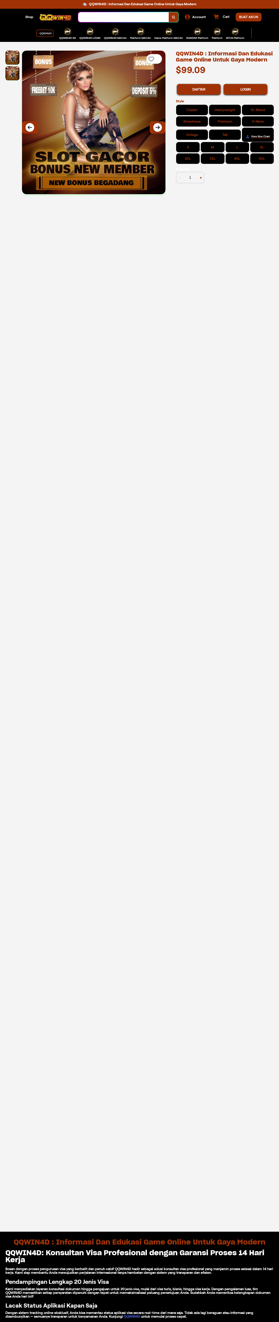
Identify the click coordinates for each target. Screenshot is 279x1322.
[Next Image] (157, 127)
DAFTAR (198, 89)
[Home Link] (55, 17)
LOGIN (245, 89)
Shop (29, 17)
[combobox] (123, 17)
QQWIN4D (132, 1316)
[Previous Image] (30, 127)
